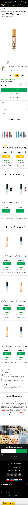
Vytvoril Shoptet (15, 495)
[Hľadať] (21, 2)
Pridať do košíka (14, 89)
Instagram (12, 474)
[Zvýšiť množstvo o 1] (26, 84)
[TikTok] (15, 474)
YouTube (19, 474)
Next (26, 144)
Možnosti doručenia (7, 81)
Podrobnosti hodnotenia (20, 11)
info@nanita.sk (15, 470)
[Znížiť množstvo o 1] (20, 84)
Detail (6, 156)
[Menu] (2, 2)
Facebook (8, 474)
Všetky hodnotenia (14, 419)
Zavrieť (10, 96)
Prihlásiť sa (21, 450)
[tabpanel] (7, 146)
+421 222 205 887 (15, 464)
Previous (1, 144)
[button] (7, 262)
